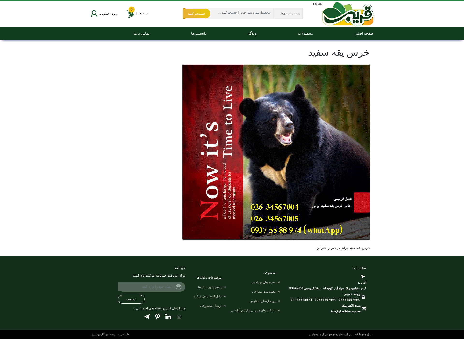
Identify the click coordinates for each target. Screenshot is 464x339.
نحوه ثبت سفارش (264, 291)
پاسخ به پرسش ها (210, 287)
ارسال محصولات (211, 306)
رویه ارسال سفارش (263, 301)
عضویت (104, 13)
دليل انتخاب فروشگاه (208, 296)
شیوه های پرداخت (264, 282)
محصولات (305, 33)
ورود (115, 13)
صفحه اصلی (364, 33)
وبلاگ (252, 33)
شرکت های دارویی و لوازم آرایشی (253, 310)
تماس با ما (142, 33)
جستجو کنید (197, 13)
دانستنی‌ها (199, 33)
